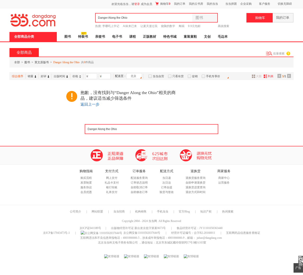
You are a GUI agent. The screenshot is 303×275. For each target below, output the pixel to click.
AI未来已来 (130, 26)
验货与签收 (167, 192)
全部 (17, 62)
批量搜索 (279, 53)
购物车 (165, 3)
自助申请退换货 (195, 182)
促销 (195, 76)
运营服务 (224, 182)
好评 (43, 76)
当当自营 (158, 76)
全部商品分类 (24, 36)
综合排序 (17, 76)
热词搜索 (227, 211)
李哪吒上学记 (110, 26)
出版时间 (59, 76)
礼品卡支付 (112, 182)
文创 (207, 36)
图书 (67, 36)
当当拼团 (231, 3)
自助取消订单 (139, 187)
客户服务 (264, 3)
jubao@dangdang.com (209, 237)
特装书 (83, 36)
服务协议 (86, 187)
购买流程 (86, 178)
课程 (132, 36)
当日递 (166, 178)
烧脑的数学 (168, 26)
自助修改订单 (139, 192)
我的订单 (179, 3)
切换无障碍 (285, 3)
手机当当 (162, 211)
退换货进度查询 (195, 187)
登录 (137, 4)
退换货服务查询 (195, 178)
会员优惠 (86, 192)
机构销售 (141, 211)
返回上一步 (89, 104)
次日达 (166, 182)
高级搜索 (223, 26)
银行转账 (111, 187)
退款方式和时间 (195, 192)
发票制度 (86, 182)
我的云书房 (196, 3)
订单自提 (166, 187)
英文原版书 (42, 62)
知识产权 (206, 211)
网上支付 (111, 178)
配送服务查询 (139, 178)
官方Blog (184, 211)
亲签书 (100, 36)
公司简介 (75, 211)
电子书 (117, 36)
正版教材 (149, 36)
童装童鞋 (190, 36)
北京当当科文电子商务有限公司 (118, 242)
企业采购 (246, 3)
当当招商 (119, 211)
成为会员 (146, 4)
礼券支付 (111, 192)
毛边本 (223, 36)
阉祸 (181, 26)
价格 (75, 76)
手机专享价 (213, 76)
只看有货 (178, 76)
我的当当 (212, 3)
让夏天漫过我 (148, 26)
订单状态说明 (139, 182)
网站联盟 (97, 211)
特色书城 (170, 36)
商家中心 (224, 178)
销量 (30, 76)
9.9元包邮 (194, 26)
